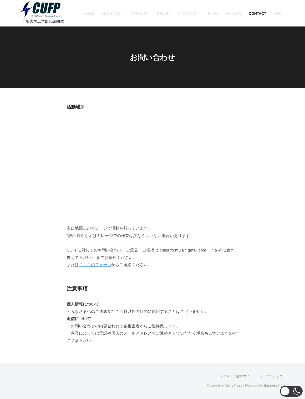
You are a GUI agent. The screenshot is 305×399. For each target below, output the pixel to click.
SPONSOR (187, 13)
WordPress (233, 385)
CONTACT (257, 13)
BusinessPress (275, 385)
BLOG (213, 13)
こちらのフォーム (95, 264)
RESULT (164, 13)
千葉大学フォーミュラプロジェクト (259, 376)
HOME (89, 13)
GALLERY (233, 13)
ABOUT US (111, 13)
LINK (277, 13)
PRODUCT (141, 13)
